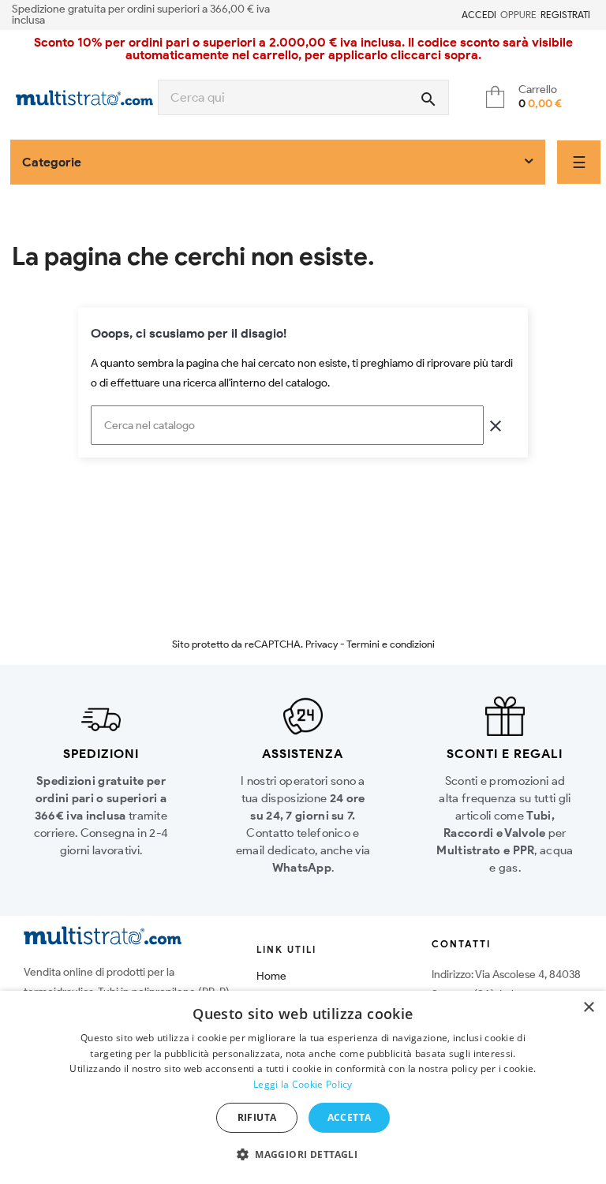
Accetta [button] (349, 1117)
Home (271, 976)
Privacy (321, 644)
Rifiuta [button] (257, 1117)
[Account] (452, 15)
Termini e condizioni (390, 644)
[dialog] (303, 1087)
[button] (303, 1155)
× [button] (588, 1008)
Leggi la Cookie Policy (303, 1084)
